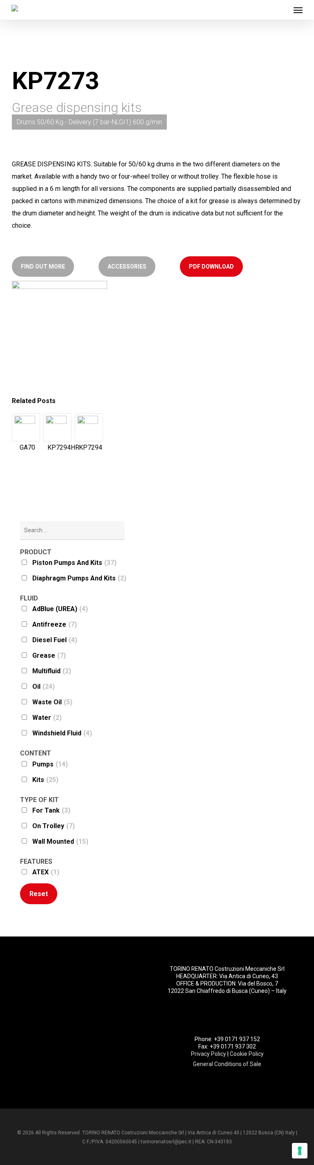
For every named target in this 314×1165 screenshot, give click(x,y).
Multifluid (51, 671)
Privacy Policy (208, 1054)
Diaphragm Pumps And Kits (79, 578)
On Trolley (53, 826)
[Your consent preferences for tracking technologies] (299, 1150)
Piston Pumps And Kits (74, 563)
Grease (49, 655)
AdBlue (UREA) (60, 609)
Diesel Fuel (54, 640)
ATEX (45, 872)
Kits (45, 780)
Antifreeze (54, 624)
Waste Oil (52, 702)
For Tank (51, 810)
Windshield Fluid (62, 733)
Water (47, 717)
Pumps (50, 764)
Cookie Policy (247, 1054)
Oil (43, 686)
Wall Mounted (60, 841)
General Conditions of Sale (227, 1064)
